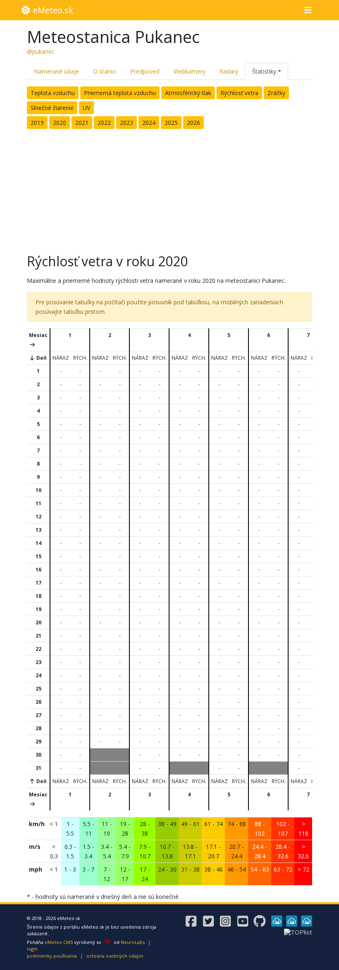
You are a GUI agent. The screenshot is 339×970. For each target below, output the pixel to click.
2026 (193, 123)
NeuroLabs (133, 942)
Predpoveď (145, 71)
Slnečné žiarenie (52, 108)
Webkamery (189, 71)
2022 (104, 123)
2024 (148, 123)
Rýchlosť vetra (239, 93)
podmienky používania (52, 956)
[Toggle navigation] (307, 10)
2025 (171, 123)
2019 (37, 123)
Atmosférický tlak (188, 93)
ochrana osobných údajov (114, 956)
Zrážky (276, 93)
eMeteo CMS (59, 942)
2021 (81, 123)
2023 (126, 123)
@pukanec (41, 51)
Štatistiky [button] (264, 71)
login (32, 949)
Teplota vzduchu (53, 93)
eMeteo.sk (52, 10)
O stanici (104, 71)
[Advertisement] (169, 189)
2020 (59, 123)
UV (86, 108)
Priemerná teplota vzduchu (120, 93)
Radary (229, 71)
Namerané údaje (56, 71)
